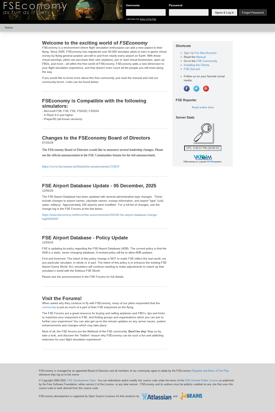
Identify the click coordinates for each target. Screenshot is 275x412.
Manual (201, 56)
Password (175, 5)
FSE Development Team (81, 380)
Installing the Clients (196, 65)
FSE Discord (192, 69)
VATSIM (210, 162)
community (49, 307)
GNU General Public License (201, 380)
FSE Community (206, 61)
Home (9, 27)
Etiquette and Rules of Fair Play (210, 370)
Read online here (203, 107)
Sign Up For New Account (200, 52)
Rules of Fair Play (148, 19)
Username (133, 5)
